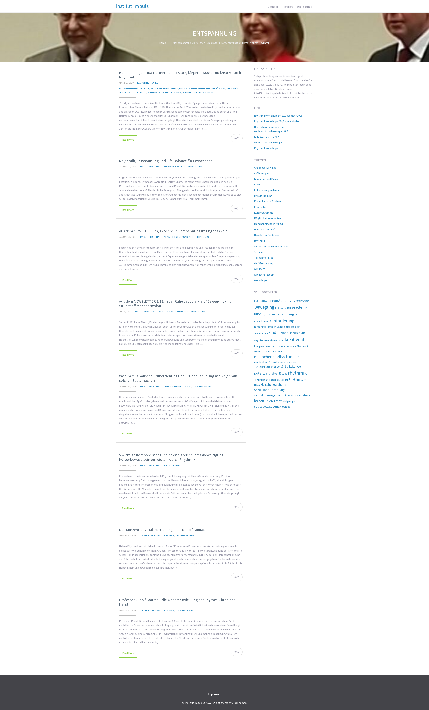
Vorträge (285, 406)
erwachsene (261, 321)
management (290, 346)
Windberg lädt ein (264, 274)
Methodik (273, 7)
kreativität (294, 339)
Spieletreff (273, 401)
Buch (146, 88)
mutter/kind (261, 362)
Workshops (260, 280)
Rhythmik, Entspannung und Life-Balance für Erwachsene (165, 160)
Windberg (259, 269)
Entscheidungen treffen (164, 88)
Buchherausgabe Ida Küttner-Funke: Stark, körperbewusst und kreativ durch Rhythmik (180, 74)
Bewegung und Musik (131, 88)
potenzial (261, 373)
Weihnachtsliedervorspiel (268, 142)
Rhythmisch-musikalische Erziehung (271, 379)
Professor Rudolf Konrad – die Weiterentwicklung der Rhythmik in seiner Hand (177, 602)
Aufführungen (261, 173)
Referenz (288, 7)
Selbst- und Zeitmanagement (271, 246)
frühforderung (281, 320)
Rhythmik (176, 92)
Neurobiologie (277, 362)
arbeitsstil (273, 300)
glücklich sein (292, 327)
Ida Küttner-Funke (147, 82)
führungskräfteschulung (268, 327)
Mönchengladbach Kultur (268, 223)
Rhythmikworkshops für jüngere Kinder (276, 121)
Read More (128, 139)
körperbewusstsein (268, 346)
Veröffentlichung (204, 92)
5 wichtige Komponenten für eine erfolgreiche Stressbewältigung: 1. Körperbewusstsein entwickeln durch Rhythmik (173, 457)
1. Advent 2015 (259, 301)
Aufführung (286, 300)
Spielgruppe (288, 401)
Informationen (261, 333)
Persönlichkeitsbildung (265, 366)
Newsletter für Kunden (177, 236)
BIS (277, 307)
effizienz (291, 307)
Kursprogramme (173, 166)
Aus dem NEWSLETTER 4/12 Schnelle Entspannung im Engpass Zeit (173, 231)
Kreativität (232, 88)
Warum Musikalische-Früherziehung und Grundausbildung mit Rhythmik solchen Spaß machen (178, 378)
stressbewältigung (267, 406)
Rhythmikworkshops (266, 148)
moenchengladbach (271, 356)
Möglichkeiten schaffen (132, 92)
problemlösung (278, 373)
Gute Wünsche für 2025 (267, 137)
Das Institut (304, 7)
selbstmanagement (269, 395)
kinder (274, 332)
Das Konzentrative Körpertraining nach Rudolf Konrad (162, 529)
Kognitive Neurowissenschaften (269, 340)
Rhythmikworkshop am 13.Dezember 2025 (278, 115)
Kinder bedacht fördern (211, 88)
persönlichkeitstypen (289, 366)
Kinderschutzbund (293, 333)
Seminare (188, 92)
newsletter (291, 362)
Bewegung (264, 307)
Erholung (298, 315)
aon (266, 301)
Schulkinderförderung (269, 390)
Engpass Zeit (267, 315)
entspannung (283, 314)
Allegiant (214, 702)
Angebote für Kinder (265, 167)
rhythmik (297, 373)
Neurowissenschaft (159, 92)
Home (162, 42)
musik (294, 356)
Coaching (283, 308)
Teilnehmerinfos (193, 166)
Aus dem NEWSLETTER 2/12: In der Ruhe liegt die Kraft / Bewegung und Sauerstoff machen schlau (175, 303)
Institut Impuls (132, 6)
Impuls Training (188, 88)
